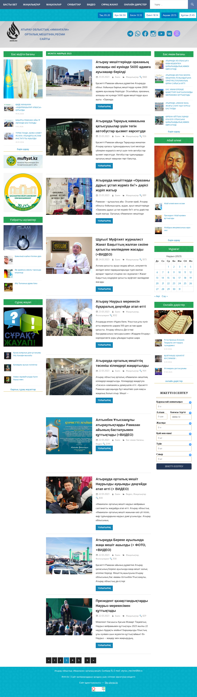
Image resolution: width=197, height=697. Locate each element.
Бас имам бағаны (135, 440)
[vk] (169, 36)
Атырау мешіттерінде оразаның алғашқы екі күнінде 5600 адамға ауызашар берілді (123, 67)
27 (157, 289)
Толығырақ (104, 106)
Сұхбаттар (74, 4)
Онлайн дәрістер (135, 4)
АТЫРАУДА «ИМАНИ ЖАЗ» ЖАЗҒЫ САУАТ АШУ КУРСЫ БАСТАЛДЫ (178, 106)
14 (163, 277)
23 (174, 283)
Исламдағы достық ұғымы (175, 368)
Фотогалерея (102, 315)
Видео (91, 4)
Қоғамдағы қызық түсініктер (25, 365)
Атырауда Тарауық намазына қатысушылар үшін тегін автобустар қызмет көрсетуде (121, 126)
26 (190, 283)
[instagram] (153, 36)
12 (191, 272)
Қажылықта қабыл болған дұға (28, 256)
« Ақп (157, 296)
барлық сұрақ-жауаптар (23, 389)
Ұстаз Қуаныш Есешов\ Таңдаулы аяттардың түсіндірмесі (174, 343)
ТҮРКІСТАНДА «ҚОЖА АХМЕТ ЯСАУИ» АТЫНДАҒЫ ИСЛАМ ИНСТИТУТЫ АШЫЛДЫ (29, 136)
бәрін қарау (23, 149)
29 (168, 289)
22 (168, 283)
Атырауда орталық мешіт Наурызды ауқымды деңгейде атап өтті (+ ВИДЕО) (121, 484)
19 (191, 277)
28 (163, 289)
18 (185, 277)
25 (185, 283)
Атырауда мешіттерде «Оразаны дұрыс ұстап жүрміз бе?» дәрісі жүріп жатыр (123, 185)
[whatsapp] (137, 36)
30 (174, 289)
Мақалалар (53, 4)
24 (179, 283)
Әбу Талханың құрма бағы (26, 283)
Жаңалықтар (31, 4)
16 (174, 277)
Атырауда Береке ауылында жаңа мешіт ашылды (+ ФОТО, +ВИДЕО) (121, 544)
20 (157, 283)
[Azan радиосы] (177, 36)
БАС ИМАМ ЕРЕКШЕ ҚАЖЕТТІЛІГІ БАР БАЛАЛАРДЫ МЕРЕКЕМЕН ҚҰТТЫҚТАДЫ (179, 92)
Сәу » (165, 296)
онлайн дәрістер (174, 381)
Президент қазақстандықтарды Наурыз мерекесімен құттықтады (122, 605)
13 (157, 277)
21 (163, 283)
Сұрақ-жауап (109, 4)
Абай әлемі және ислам (174, 203)
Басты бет (10, 4)
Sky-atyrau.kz (111, 682)
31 (180, 289)
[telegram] (130, 36)
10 (180, 272)
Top (189, 689)
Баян (117, 77)
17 (180, 277)
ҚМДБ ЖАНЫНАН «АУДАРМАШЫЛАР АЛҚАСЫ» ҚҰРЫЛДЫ (28, 107)
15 (168, 277)
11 (185, 272)
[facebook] (145, 36)
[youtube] (161, 36)
